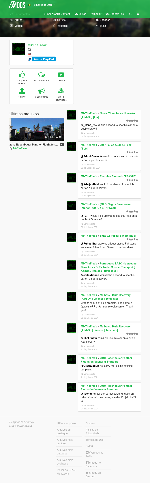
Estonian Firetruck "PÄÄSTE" (118, 176)
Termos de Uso (95, 439)
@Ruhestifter (89, 243)
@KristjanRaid (90, 184)
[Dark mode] (130, 13)
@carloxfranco (90, 275)
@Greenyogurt (90, 366)
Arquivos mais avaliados (65, 461)
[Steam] (29, 49)
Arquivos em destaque (64, 431)
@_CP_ (85, 215)
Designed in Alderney (21, 422)
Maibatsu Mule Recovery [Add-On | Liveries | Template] (106, 296)
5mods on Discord (93, 474)
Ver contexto (89, 132)
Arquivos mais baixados (65, 451)
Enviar (82, 14)
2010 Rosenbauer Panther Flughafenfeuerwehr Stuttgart (106, 359)
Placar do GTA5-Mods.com (66, 471)
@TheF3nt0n (89, 338)
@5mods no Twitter (94, 454)
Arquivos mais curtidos (65, 441)
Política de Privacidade (92, 431)
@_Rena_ (87, 125)
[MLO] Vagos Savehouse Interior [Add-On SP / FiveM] (106, 206)
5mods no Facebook (93, 464)
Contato (90, 423)
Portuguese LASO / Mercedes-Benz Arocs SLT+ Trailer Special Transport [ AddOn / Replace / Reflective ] (109, 267)
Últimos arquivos (66, 423)
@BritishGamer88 (92, 156)
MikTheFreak (37, 44)
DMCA (89, 446)
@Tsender (87, 393)
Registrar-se (116, 14)
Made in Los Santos (20, 425)
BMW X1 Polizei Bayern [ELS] (118, 235)
